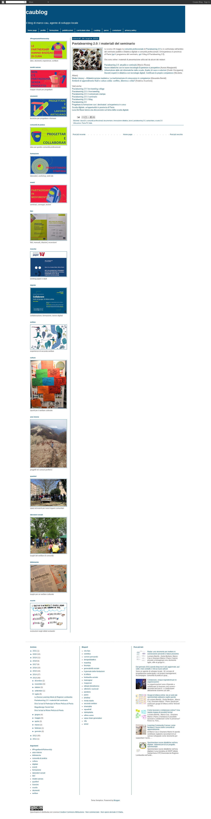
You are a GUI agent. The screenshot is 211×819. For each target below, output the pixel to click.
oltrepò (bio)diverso (91, 686)
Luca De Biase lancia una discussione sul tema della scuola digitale (100, 110)
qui (113, 54)
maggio (38, 718)
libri (33, 776)
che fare (87, 651)
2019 (35, 658)
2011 (35, 739)
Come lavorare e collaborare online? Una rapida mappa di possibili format (163, 711)
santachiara (150, 120)
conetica (87, 654)
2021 (35, 651)
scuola (34, 788)
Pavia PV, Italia (87, 123)
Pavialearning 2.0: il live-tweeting (85, 91)
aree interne (37, 752)
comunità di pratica (39, 758)
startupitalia (88, 712)
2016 (35, 668)
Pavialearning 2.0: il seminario (84, 97)
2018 (35, 661)
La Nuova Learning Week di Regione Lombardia (53, 697)
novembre (39, 684)
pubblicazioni (67, 30)
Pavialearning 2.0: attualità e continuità (120, 65)
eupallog (87, 663)
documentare (108, 120)
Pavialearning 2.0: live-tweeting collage (88, 89)
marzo (37, 725)
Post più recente (79, 135)
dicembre (38, 681)
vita (85, 721)
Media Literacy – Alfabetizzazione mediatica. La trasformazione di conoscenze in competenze (111, 78)
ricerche (35, 785)
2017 (35, 664)
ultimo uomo (89, 715)
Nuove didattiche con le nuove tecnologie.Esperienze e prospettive (132, 68)
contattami (116, 30)
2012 (35, 736)
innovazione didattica (121, 120)
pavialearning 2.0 (139, 120)
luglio (37, 694)
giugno (38, 715)
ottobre (38, 687)
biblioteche (36, 755)
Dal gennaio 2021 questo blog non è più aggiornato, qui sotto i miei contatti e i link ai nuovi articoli (157, 668)
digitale (35, 764)
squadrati (87, 709)
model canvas (37, 779)
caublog (37, 12)
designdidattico (90, 660)
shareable (88, 706)
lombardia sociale (91, 677)
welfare (35, 793)
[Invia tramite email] (83, 117)
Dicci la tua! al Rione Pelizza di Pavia (48, 710)
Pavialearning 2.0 (153, 49)
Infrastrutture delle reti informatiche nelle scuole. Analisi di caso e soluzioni (135, 70)
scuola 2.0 (158, 120)
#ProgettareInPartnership (42, 750)
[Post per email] (78, 117)
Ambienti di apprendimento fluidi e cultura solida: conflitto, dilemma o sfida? (103, 81)
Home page (127, 135)
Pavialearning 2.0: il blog (82, 99)
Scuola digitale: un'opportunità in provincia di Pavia (93, 107)
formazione (54, 30)
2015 (35, 671)
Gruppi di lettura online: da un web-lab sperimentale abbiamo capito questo (162, 696)
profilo (43, 30)
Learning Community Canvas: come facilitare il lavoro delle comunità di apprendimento (161, 727)
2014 (35, 674)
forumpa (87, 666)
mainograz (88, 680)
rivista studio (89, 701)
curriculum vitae (83, 30)
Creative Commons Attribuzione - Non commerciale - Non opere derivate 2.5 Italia (91, 812)
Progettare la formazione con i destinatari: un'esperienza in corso (99, 105)
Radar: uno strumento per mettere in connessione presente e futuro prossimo (163, 653)
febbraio (38, 728)
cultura (35, 761)
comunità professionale (134, 49)
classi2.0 (83, 120)
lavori (131, 120)
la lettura (87, 674)
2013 (35, 678)
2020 (35, 654)
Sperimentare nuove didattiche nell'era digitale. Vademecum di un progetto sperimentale (162, 745)
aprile (37, 721)
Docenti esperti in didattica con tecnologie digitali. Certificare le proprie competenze (139, 73)
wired (86, 724)
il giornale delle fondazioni (94, 671)
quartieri (35, 782)
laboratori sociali (38, 773)
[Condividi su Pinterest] (93, 117)
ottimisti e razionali (91, 689)
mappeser (88, 683)
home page (32, 30)
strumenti (35, 790)
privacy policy (130, 30)
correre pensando (91, 657)
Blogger (117, 800)
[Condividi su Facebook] (91, 117)
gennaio (38, 731)
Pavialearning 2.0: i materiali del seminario (51, 700)
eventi (34, 767)
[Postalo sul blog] (85, 117)
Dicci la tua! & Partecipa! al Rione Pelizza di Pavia (53, 704)
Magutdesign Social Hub (44, 707)
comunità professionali (95, 120)
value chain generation (93, 718)
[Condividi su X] (88, 117)
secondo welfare (90, 704)
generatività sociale (91, 668)
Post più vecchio (176, 135)
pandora (87, 692)
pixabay (87, 698)
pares (106, 30)
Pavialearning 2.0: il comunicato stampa (88, 94)
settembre (39, 691)
